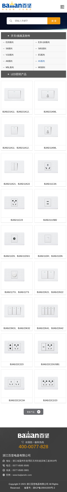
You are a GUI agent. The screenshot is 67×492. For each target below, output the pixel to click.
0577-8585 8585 (21, 465)
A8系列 (9, 61)
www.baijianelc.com (22, 474)
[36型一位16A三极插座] (47, 178)
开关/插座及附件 (20, 35)
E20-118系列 (44, 42)
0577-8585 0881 (21, 470)
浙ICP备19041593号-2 (44, 487)
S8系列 (9, 48)
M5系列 (41, 67)
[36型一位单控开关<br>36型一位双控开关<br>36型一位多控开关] (14, 142)
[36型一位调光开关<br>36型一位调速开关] (14, 286)
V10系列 (9, 54)
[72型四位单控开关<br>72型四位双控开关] (47, 322)
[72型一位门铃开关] (47, 105)
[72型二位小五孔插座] (47, 394)
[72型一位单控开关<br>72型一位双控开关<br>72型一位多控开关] (14, 105)
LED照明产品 (18, 74)
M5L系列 (10, 67)
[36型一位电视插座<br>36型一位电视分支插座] (14, 250)
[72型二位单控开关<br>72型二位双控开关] (47, 286)
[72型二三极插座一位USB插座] (47, 358)
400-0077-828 (33, 446)
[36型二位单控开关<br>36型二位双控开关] (14, 178)
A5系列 (41, 61)
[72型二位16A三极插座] (14, 394)
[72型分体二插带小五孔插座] (14, 358)
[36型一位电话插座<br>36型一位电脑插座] (47, 250)
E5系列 (41, 54)
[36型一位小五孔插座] (14, 214)
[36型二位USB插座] (47, 214)
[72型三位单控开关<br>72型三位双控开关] (14, 322)
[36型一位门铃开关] (47, 142)
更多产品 (30, 411)
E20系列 (9, 42)
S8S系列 (42, 48)
